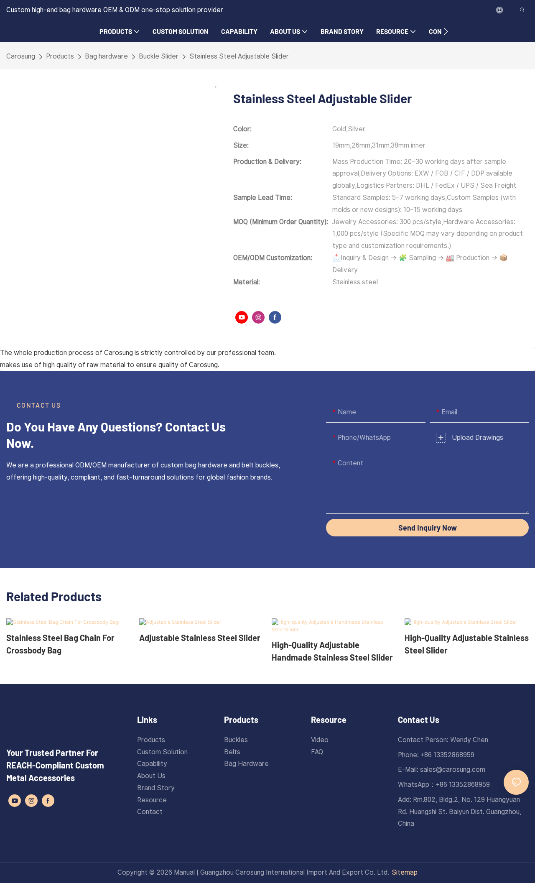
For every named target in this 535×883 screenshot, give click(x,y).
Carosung (20, 56)
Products (60, 56)
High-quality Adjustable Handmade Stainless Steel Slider (332, 651)
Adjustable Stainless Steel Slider (199, 638)
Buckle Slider (158, 56)
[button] (445, 31)
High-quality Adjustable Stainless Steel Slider (467, 644)
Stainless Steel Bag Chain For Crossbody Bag (60, 644)
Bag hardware (106, 56)
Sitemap (405, 872)
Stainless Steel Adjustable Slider (239, 56)
